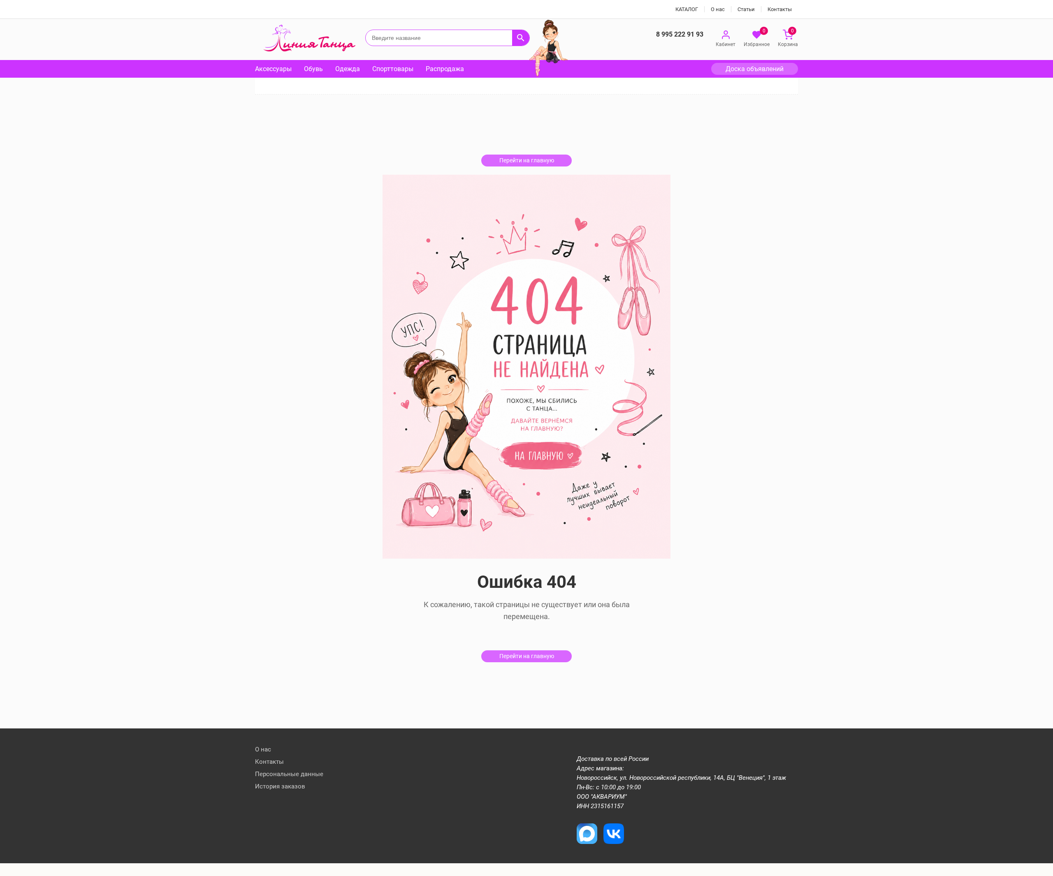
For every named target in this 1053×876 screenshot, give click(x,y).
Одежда (347, 69)
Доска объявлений (755, 69)
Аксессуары (273, 69)
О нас (718, 9)
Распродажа (445, 69)
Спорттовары (392, 69)
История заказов (280, 786)
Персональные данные (289, 774)
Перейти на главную (526, 160)
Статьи (746, 9)
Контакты (780, 9)
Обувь (313, 69)
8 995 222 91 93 (679, 34)
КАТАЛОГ (686, 9)
